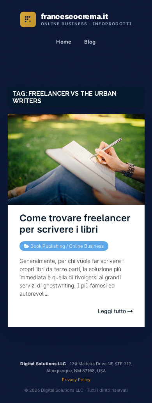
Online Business (86, 246)
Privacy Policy (76, 379)
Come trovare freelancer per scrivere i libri (75, 223)
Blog (90, 42)
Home (63, 42)
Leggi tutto (112, 311)
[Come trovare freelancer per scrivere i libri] (76, 159)
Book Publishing (47, 246)
